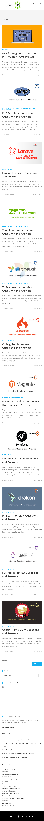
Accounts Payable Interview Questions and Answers (18, 753)
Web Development (22, 226)
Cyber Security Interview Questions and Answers (17, 750)
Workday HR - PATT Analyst (10, 793)
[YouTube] (11, 817)
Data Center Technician (9, 784)
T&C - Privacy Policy (33, 813)
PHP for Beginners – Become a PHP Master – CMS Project (21, 55)
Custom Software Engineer (10, 774)
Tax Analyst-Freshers (8, 769)
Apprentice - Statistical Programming (13, 798)
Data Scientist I (6, 803)
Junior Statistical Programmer (11, 788)
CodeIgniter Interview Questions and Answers (17, 346)
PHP (7, 19)
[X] (26, 817)
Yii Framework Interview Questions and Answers (17, 288)
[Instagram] (15, 817)
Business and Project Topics (12, 398)
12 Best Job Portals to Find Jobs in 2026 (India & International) (20, 740)
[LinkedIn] (22, 817)
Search (4, 660)
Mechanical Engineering (9, 779)
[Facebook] (18, 817)
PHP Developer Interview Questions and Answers (17, 114)
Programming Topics (23, 108)
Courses (5, 50)
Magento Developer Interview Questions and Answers (20, 403)
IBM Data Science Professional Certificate (14, 757)
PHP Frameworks (8, 108)
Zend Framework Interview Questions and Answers (19, 231)
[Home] (3, 19)
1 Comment (7, 134)
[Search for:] (40, 4)
